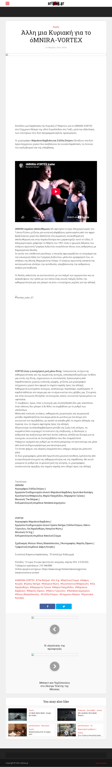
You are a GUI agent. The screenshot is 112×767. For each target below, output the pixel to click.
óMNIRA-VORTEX (25, 580)
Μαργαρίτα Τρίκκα (41, 587)
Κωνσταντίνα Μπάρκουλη (75, 583)
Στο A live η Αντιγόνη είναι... (90, 735)
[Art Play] (56, 3)
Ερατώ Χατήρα (32, 583)
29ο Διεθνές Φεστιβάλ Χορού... (87, 714)
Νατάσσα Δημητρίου (79, 590)
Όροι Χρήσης (101, 763)
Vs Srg (56, 580)
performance (34, 725)
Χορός (56, 26)
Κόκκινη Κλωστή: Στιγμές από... (40, 733)
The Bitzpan (43, 580)
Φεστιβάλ (91, 710)
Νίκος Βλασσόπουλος (28, 594)
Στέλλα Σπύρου (50, 594)
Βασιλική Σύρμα (70, 580)
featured (81, 710)
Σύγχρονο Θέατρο (70, 594)
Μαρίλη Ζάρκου (36, 590)
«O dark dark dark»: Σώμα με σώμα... (40, 714)
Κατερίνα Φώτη (51, 583)
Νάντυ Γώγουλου (57, 590)
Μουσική (45, 725)
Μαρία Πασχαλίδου (64, 587)
